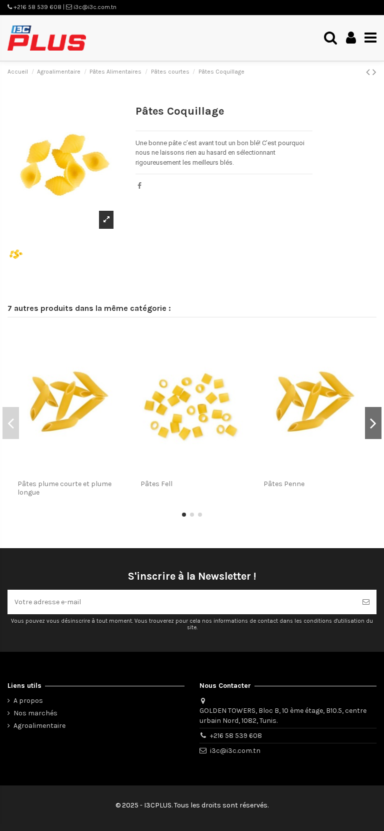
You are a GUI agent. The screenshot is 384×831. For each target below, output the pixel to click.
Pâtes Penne (284, 484)
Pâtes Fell (156, 484)
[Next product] (374, 72)
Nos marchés (36, 713)
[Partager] (140, 186)
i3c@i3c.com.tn (235, 750)
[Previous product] (369, 72)
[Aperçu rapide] (118, 343)
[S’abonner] (366, 602)
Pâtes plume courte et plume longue (65, 488)
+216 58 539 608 (236, 735)
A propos (28, 700)
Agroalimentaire (40, 725)
